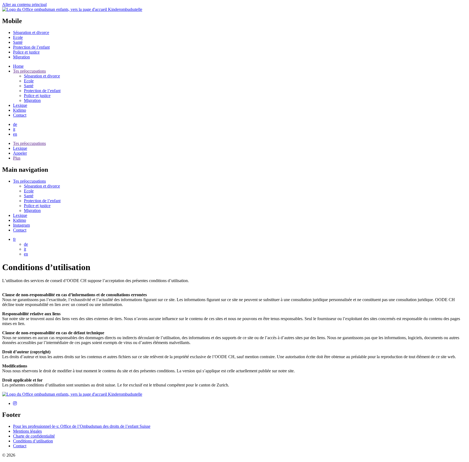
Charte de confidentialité (34, 436)
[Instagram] (15, 403)
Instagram (21, 225)
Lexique (20, 215)
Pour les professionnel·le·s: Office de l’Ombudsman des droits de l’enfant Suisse (81, 426)
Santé (28, 195)
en (15, 134)
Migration (32, 210)
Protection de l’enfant (42, 200)
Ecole (29, 191)
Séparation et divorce (42, 186)
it (14, 129)
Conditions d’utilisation (33, 441)
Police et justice (37, 205)
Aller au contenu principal (24, 4)
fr (14, 239)
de (15, 124)
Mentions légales (27, 431)
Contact (19, 230)
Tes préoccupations (29, 181)
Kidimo (19, 220)
